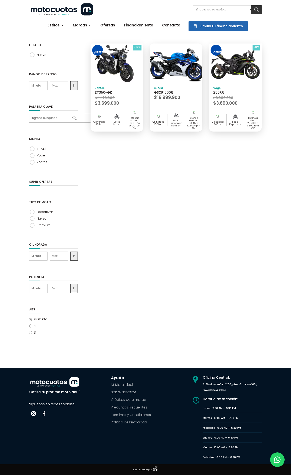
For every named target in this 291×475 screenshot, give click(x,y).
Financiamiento (138, 26)
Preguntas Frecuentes (129, 407)
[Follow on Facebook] (44, 413)
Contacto (171, 26)
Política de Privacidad (129, 422)
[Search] (256, 9)
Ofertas (107, 26)
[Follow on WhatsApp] (277, 459)
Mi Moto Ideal (122, 384)
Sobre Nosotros (124, 392)
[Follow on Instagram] (33, 413)
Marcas (80, 26)
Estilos (54, 26)
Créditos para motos (128, 399)
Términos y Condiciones (131, 414)
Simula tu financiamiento (221, 26)
